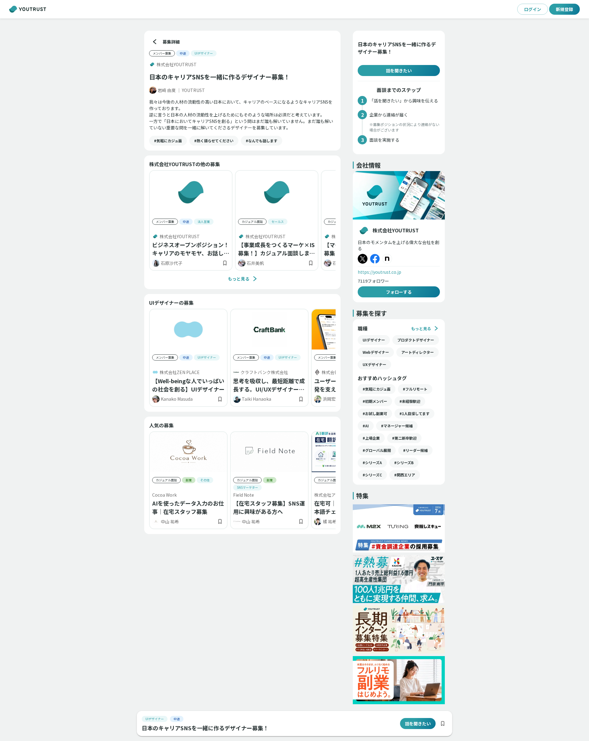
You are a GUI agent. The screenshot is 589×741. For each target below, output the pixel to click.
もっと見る (238, 279)
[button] (168, 141)
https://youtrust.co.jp (379, 272)
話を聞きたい (399, 70)
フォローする (399, 292)
